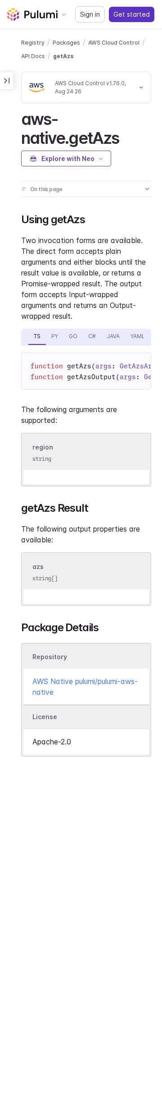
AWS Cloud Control (114, 42)
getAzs (63, 56)
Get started (131, 14)
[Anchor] (127, 136)
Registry (33, 42)
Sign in (90, 14)
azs (38, 567)
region (42, 447)
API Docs (33, 56)
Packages (66, 42)
